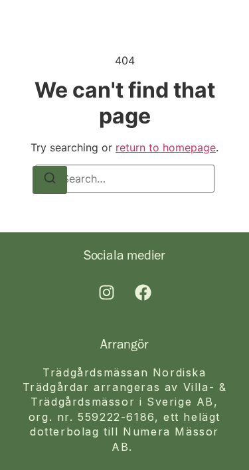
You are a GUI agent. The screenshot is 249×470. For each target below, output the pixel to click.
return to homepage (166, 147)
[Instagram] (106, 292)
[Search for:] (124, 179)
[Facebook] (142, 292)
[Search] (50, 180)
